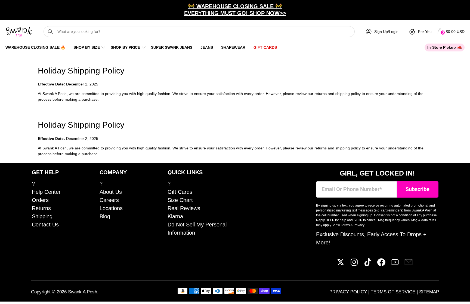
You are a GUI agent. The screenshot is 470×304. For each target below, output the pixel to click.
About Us (111, 192)
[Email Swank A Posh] (408, 264)
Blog (105, 216)
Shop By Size (86, 47)
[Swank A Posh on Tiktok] (368, 264)
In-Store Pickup (441, 47)
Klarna (175, 216)
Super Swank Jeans (171, 47)
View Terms (341, 225)
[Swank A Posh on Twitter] (340, 264)
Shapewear (233, 47)
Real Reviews (184, 208)
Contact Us (45, 225)
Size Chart (180, 200)
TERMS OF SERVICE (394, 291)
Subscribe (417, 189)
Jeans (206, 47)
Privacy (359, 225)
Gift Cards (265, 47)
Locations (111, 208)
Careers (109, 200)
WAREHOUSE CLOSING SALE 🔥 (35, 47)
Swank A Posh (82, 291)
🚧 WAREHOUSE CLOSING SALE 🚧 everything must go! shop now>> (235, 9)
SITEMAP (429, 291)
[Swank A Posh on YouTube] (395, 264)
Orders (40, 200)
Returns (41, 208)
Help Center (46, 192)
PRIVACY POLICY (348, 291)
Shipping (42, 216)
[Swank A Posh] (19, 31)
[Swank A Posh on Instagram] (354, 264)
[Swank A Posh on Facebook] (381, 264)
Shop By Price (125, 47)
